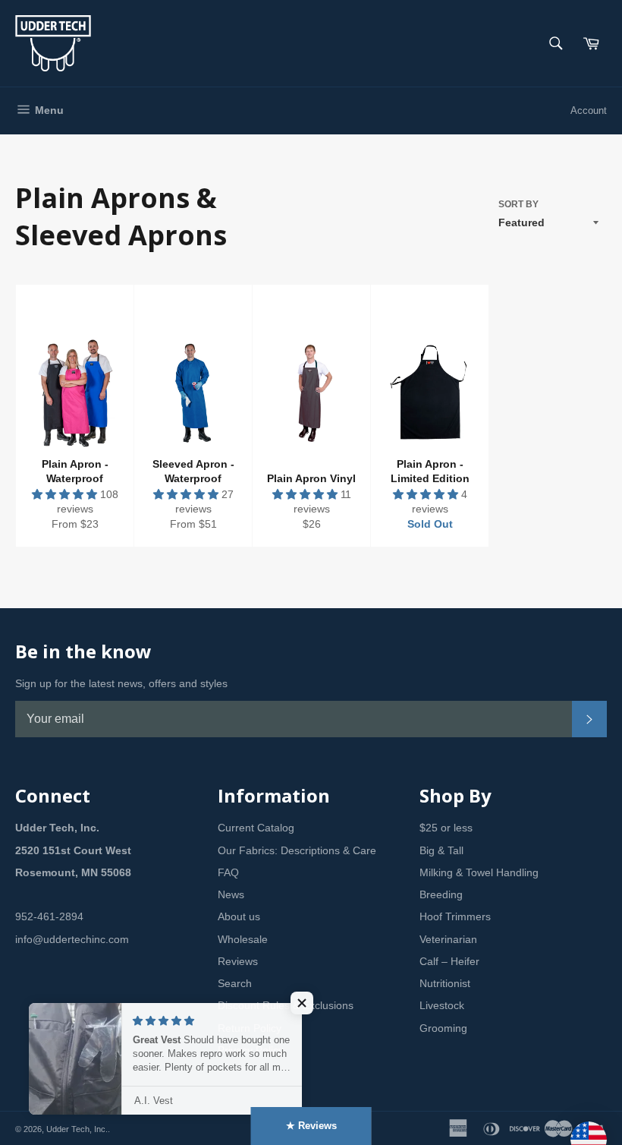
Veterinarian (448, 939)
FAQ (228, 872)
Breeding (441, 894)
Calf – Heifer (449, 961)
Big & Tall (441, 850)
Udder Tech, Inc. (77, 1129)
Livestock (441, 1005)
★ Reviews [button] (311, 1125)
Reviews (238, 961)
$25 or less (446, 828)
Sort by (518, 204)
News (231, 894)
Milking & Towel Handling (479, 872)
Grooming (443, 1028)
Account (588, 110)
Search (235, 983)
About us (239, 916)
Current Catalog (256, 828)
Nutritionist (444, 983)
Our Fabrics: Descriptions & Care (297, 850)
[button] (66, 494)
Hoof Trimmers (455, 916)
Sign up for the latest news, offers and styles (121, 683)
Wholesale (243, 939)
